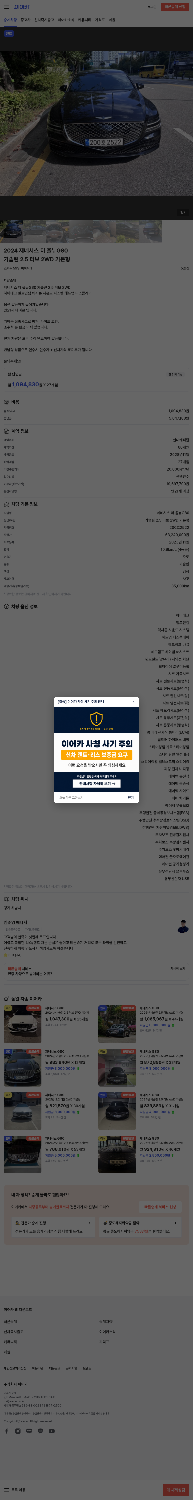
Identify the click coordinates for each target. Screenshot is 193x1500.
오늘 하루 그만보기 (71, 798)
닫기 (131, 798)
